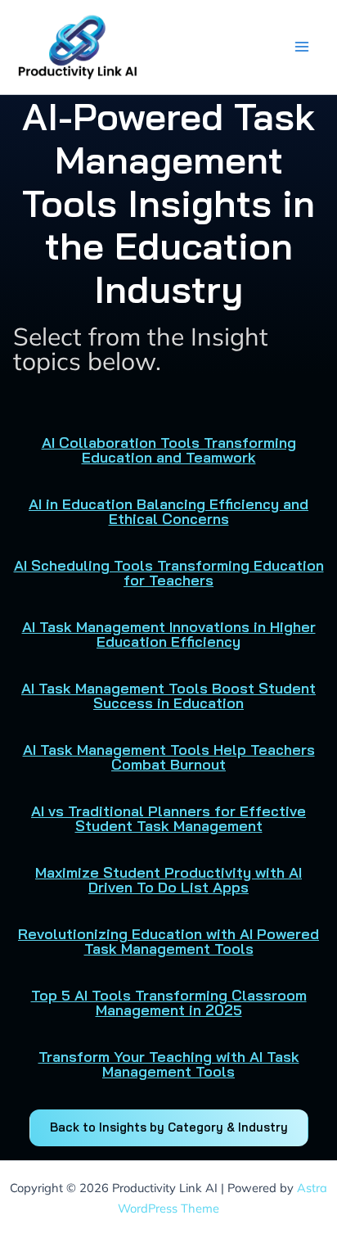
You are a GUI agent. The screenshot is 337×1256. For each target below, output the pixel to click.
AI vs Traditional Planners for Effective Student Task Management (168, 818)
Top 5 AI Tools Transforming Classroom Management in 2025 (169, 1002)
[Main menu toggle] (301, 47)
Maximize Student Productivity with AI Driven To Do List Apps (168, 880)
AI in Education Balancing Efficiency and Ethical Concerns (168, 511)
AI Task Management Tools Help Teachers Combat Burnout (169, 757)
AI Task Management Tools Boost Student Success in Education (168, 695)
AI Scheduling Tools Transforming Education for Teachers (169, 573)
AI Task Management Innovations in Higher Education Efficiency (169, 634)
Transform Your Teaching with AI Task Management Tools (168, 1064)
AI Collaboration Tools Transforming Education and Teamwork (169, 450)
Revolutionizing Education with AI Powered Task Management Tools (168, 941)
